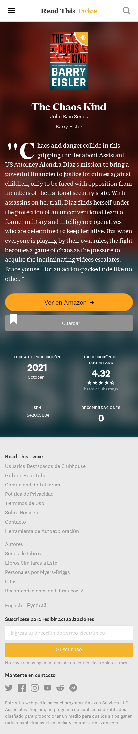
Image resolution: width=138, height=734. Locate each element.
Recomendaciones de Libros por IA (44, 590)
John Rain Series (69, 116)
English (13, 605)
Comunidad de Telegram (32, 484)
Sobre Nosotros (23, 512)
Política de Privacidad (29, 494)
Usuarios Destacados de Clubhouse (45, 466)
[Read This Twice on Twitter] (9, 687)
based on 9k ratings (101, 389)
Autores (14, 544)
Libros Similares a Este (31, 562)
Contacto (15, 521)
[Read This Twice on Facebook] (22, 687)
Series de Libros (23, 553)
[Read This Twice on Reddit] (60, 687)
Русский (36, 605)
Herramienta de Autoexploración (42, 531)
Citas (11, 581)
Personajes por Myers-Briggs (37, 572)
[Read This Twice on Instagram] (35, 687)
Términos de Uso (24, 503)
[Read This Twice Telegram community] (73, 687)
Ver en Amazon (69, 302)
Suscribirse (69, 649)
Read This (69, 10)
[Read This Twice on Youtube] (47, 687)
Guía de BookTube (25, 475)
